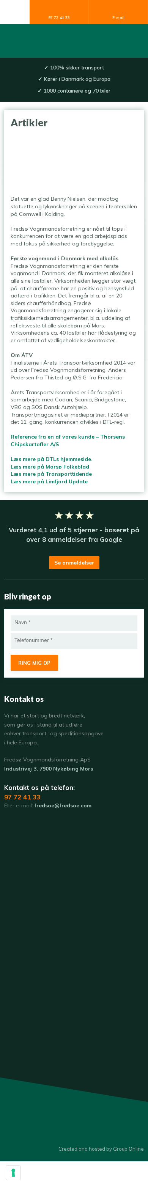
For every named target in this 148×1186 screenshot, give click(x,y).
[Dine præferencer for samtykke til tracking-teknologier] (13, 1173)
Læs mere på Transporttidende (51, 473)
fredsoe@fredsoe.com (63, 805)
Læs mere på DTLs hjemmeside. (52, 459)
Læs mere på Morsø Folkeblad (50, 466)
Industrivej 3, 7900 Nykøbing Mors (48, 768)
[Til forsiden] (74, 41)
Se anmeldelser (74, 562)
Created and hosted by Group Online (101, 1149)
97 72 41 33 (22, 797)
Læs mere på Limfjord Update (49, 481)
